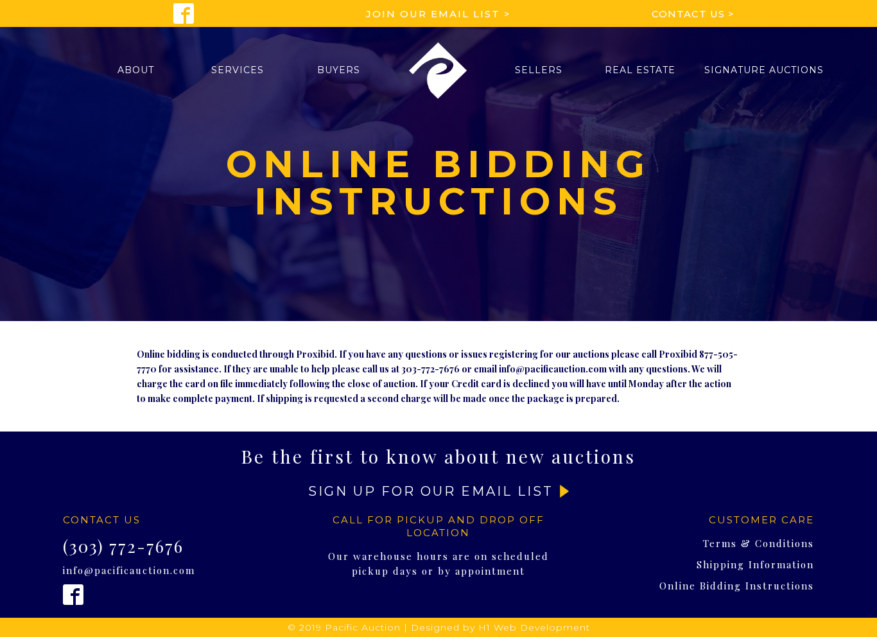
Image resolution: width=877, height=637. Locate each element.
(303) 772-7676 (123, 546)
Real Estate (640, 70)
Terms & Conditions (758, 543)
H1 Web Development (534, 627)
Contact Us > (693, 14)
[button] (136, 70)
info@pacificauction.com (129, 570)
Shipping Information (755, 564)
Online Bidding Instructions (736, 585)
